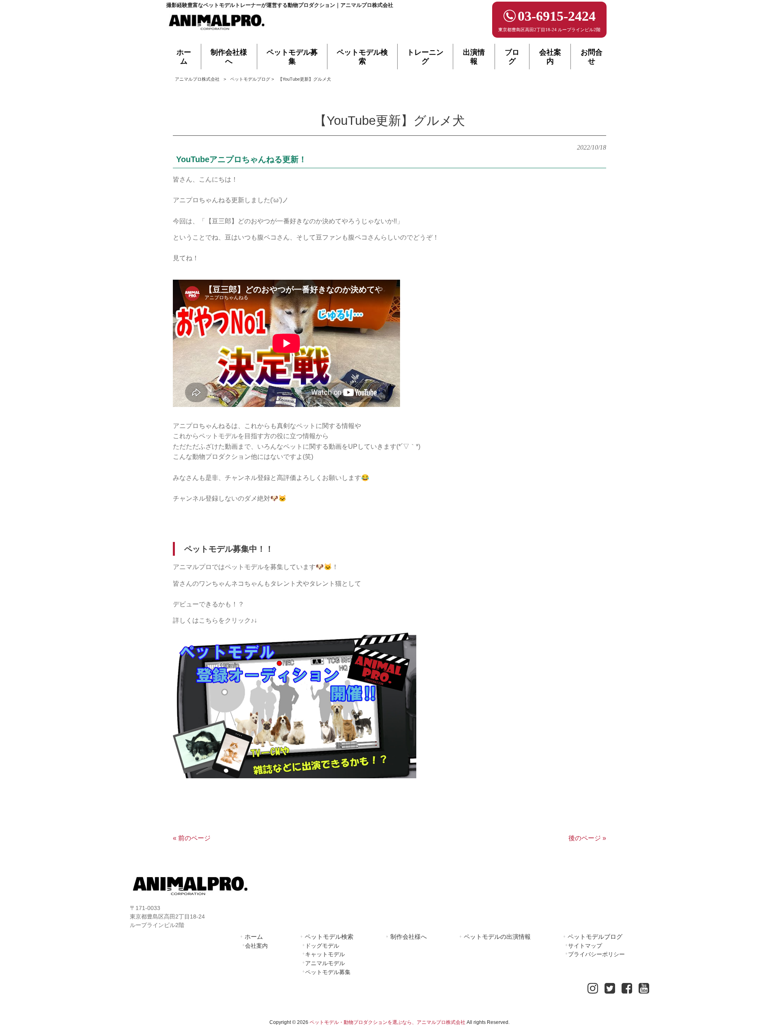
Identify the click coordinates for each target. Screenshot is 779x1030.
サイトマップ (585, 945)
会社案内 (256, 945)
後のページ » (587, 838)
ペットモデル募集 (328, 972)
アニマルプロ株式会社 (197, 79)
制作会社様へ (408, 936)
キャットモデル (325, 954)
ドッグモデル (322, 945)
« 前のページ (192, 838)
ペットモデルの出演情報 (497, 936)
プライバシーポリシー (596, 954)
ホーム (254, 936)
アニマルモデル (325, 963)
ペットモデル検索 (329, 936)
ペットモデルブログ (250, 79)
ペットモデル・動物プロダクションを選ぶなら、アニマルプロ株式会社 (387, 1022)
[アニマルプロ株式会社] (217, 32)
